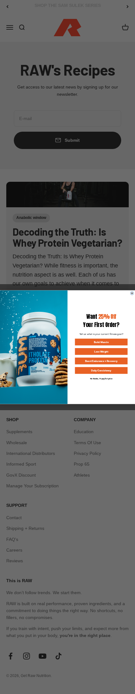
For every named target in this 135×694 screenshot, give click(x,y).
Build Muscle (101, 342)
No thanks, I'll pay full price (101, 378)
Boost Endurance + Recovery (101, 361)
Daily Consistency (101, 370)
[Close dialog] (131, 293)
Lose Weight (101, 351)
